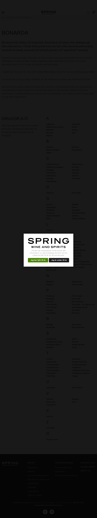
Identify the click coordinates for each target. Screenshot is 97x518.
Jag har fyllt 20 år (38, 260)
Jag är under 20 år (59, 260)
